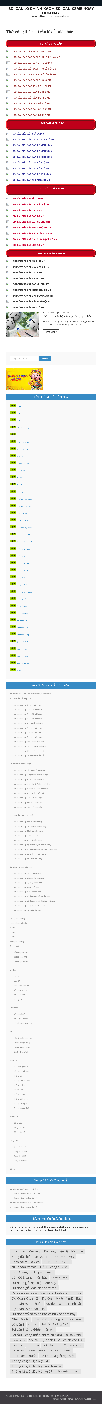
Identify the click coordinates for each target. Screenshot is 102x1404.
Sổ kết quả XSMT (23, 449)
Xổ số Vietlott (19, 994)
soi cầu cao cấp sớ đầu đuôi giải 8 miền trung (32, 844)
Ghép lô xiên (21, 1319)
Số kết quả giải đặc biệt (57, 1356)
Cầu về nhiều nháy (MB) (25, 542)
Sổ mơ (19, 670)
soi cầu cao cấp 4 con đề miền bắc (28, 709)
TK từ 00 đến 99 (22, 613)
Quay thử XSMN (22, 649)
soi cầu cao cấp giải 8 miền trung (27, 835)
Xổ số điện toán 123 (24, 506)
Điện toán (14, 1007)
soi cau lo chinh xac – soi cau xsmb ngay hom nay (51, 10)
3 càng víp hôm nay (26, 1251)
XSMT (19, 421)
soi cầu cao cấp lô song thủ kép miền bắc (31, 788)
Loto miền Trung (23, 635)
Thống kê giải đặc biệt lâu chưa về (36, 1366)
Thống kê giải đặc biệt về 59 (32, 1371)
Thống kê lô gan (22, 556)
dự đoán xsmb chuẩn (27, 1303)
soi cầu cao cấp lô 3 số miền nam (27, 891)
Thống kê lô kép (22, 570)
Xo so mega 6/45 (23, 463)
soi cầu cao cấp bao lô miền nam (27, 873)
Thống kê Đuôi (22, 585)
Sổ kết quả (14, 946)
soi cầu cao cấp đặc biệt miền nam (28, 882)
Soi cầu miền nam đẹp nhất (21, 867)
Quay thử (14, 1140)
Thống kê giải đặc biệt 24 (30, 1361)
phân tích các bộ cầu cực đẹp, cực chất (67, 316)
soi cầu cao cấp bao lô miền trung (28, 821)
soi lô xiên (66, 1350)
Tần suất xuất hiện (23, 606)
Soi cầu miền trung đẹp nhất (21, 815)
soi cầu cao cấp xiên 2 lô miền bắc (28, 797)
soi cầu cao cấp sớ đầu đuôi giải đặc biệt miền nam (35, 901)
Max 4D (19, 485)
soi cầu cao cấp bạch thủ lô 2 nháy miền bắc (32, 784)
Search (45, 358)
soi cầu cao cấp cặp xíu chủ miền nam (29, 878)
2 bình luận (64, 313)
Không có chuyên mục (66, 1319)
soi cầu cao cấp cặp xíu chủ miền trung (30, 826)
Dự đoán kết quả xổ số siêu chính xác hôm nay (47, 1293)
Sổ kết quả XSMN (23, 442)
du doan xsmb (24, 1267)
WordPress (90, 1398)
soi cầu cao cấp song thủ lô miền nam (29, 905)
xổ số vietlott (21, 456)
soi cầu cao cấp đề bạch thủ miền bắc (29, 751)
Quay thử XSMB (22, 642)
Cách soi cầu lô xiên (26, 1262)
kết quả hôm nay (23, 428)
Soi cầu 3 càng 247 (55, 1324)
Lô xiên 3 (18, 1324)
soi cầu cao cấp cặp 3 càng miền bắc (29, 741)
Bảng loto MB (19, 1132)
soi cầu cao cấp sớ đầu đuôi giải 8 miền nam (32, 896)
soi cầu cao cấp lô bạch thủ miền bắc (29, 779)
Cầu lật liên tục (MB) (24, 528)
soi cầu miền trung (18, 1350)
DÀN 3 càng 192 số (54, 1267)
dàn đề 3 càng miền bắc (29, 1277)
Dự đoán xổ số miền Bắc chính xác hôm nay (43, 1314)
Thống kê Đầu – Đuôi (24, 592)
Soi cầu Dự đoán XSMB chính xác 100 (56, 1340)
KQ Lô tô (14, 1116)
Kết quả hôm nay (17, 941)
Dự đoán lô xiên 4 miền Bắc (61, 1298)
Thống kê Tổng (22, 599)
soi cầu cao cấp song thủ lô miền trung (30, 854)
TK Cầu (13, 1031)
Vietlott (13, 970)
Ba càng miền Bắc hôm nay (64, 1251)
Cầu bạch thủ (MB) (23, 520)
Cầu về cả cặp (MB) (23, 535)
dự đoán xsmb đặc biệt (28, 1309)
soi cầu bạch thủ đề (18, 1340)
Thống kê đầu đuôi (23, 549)
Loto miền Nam (22, 628)
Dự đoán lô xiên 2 (25, 1298)
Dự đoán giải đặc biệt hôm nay (34, 1283)
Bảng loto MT (19, 1123)
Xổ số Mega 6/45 (21, 990)
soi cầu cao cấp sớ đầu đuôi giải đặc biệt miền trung (35, 849)
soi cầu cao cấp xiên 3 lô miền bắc (28, 802)
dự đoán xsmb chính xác (64, 1303)
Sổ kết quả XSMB (23, 435)
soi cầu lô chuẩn (33, 1345)
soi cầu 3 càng (32, 1324)
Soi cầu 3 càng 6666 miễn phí (33, 1329)
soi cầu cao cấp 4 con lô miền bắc (28, 728)
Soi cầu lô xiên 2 (54, 1345)
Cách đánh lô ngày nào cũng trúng (57, 1262)
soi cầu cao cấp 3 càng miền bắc (27, 705)
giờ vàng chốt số (40, 1319)
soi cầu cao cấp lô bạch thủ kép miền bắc (31, 774)
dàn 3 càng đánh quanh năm (33, 1272)
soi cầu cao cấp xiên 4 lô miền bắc (28, 807)
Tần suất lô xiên (67, 1371)
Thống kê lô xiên (23, 563)
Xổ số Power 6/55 (21, 985)
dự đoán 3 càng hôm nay (59, 1277)
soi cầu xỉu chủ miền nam (37, 1350)
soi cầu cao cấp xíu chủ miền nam (27, 910)
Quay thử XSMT (22, 656)
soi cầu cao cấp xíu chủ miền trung (28, 858)
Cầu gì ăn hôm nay (17, 918)
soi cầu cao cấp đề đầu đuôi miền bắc (29, 755)
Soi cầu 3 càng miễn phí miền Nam (37, 1335)
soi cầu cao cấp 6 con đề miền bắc (28, 714)
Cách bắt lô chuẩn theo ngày (62, 1256)
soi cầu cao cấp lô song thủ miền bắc (29, 793)
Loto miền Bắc (22, 620)
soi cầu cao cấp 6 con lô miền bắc (28, 732)
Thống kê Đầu (22, 578)
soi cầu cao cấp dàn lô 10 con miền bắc (30, 746)
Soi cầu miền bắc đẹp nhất (21, 698)
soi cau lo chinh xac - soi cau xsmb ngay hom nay (45, 1395)
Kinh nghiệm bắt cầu (18, 923)
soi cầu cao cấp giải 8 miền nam (27, 887)
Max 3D (19, 478)
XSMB (19, 406)
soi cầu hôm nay (17, 1345)
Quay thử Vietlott (23, 663)
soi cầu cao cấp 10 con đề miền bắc (28, 723)
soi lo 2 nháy (54, 1350)
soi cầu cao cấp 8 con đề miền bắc (28, 718)
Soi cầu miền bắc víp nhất (20, 763)
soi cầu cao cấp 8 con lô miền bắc (28, 737)
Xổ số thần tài (22, 513)
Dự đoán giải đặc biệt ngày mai (34, 1288)
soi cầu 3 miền (74, 1334)
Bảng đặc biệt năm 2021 (29, 1256)
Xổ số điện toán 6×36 (23, 1023)
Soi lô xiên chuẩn (24, 1355)
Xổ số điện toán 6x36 (24, 499)
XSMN (19, 414)
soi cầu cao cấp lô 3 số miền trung (28, 840)
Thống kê (20, 492)
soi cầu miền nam (76, 1345)
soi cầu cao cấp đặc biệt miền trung (28, 831)
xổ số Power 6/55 (23, 471)
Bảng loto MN (19, 1127)
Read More (51, 332)
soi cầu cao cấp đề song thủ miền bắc (29, 770)
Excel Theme (67, 1398)
